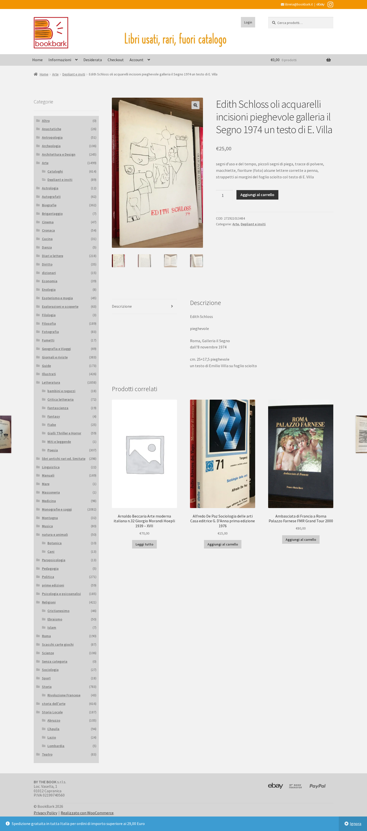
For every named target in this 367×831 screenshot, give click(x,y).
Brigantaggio (52, 213)
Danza (47, 247)
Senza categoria (54, 661)
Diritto (47, 264)
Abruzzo (53, 720)
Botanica (54, 543)
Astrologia (50, 188)
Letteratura (51, 382)
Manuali (48, 475)
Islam (51, 627)
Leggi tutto (144, 544)
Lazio (51, 737)
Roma (46, 636)
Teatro (47, 754)
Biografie (49, 205)
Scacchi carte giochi (58, 644)
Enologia (49, 289)
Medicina (49, 501)
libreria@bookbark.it (298, 4)
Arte (55, 74)
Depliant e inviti (73, 74)
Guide (46, 365)
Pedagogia (50, 568)
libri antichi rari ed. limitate (63, 458)
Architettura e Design (58, 154)
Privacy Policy (45, 812)
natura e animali (55, 534)
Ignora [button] (355, 823)
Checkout (116, 59)
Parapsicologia (53, 560)
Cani (50, 551)
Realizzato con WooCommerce (87, 812)
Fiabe (51, 424)
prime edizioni (53, 585)
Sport (46, 678)
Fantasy (53, 416)
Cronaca (48, 230)
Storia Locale (52, 712)
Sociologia (50, 669)
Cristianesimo (58, 610)
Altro (46, 120)
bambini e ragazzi (61, 391)
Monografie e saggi (57, 509)
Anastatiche (51, 129)
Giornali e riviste (55, 357)
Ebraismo (54, 619)
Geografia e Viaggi (56, 348)
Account (137, 59)
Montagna (50, 518)
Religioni (49, 602)
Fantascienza (57, 408)
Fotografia (50, 331)
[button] (195, 105)
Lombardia (55, 746)
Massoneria (51, 492)
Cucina (47, 239)
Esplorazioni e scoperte (60, 306)
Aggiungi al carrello (257, 194)
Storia (47, 686)
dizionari (49, 273)
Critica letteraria (60, 399)
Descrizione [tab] (122, 306)
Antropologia (52, 137)
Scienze (48, 653)
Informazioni (59, 59)
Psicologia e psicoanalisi (61, 593)
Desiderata (92, 59)
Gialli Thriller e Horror (64, 433)
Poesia (52, 450)
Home (37, 59)
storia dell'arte (53, 703)
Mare (45, 484)
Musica (47, 526)
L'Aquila (53, 729)
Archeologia (51, 146)
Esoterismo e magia (57, 298)
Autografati (51, 196)
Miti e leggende (59, 441)
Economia (49, 281)
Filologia (49, 315)
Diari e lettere (52, 256)
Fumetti (48, 340)
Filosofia (49, 323)
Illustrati (49, 374)
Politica (48, 576)
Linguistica (51, 467)
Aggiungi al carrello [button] (222, 544)
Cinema (48, 222)
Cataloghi (55, 171)
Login (248, 22)
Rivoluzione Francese (63, 695)
